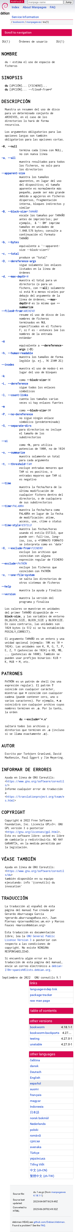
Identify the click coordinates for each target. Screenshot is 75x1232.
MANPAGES (17, 1)
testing (34, 1038)
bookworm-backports (44, 1033)
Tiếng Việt (37, 1164)
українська (37, 1158)
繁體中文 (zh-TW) (42, 1176)
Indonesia (36, 1106)
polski (34, 1130)
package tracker (41, 995)
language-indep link (43, 989)
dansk (34, 1066)
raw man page (40, 1000)
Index (15, 7)
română (35, 1135)
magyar (35, 1101)
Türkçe (34, 1153)
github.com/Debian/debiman (49, 1222)
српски (35, 1141)
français (35, 1095)
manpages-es (33, 22)
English (35, 1077)
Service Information (25, 17)
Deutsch (35, 1072)
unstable (36, 1044)
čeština (35, 1060)
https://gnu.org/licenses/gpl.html (32, 831)
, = (20, 211)
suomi (34, 1089)
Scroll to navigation (18, 32)
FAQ (52, 7)
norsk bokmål (39, 1118)
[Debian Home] (5, 8)
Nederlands (38, 1124)
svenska (35, 1147)
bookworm (18, 22)
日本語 (34, 1112)
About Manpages (34, 7)
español (35, 1083)
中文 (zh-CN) (39, 1170)
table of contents (43, 1011)
